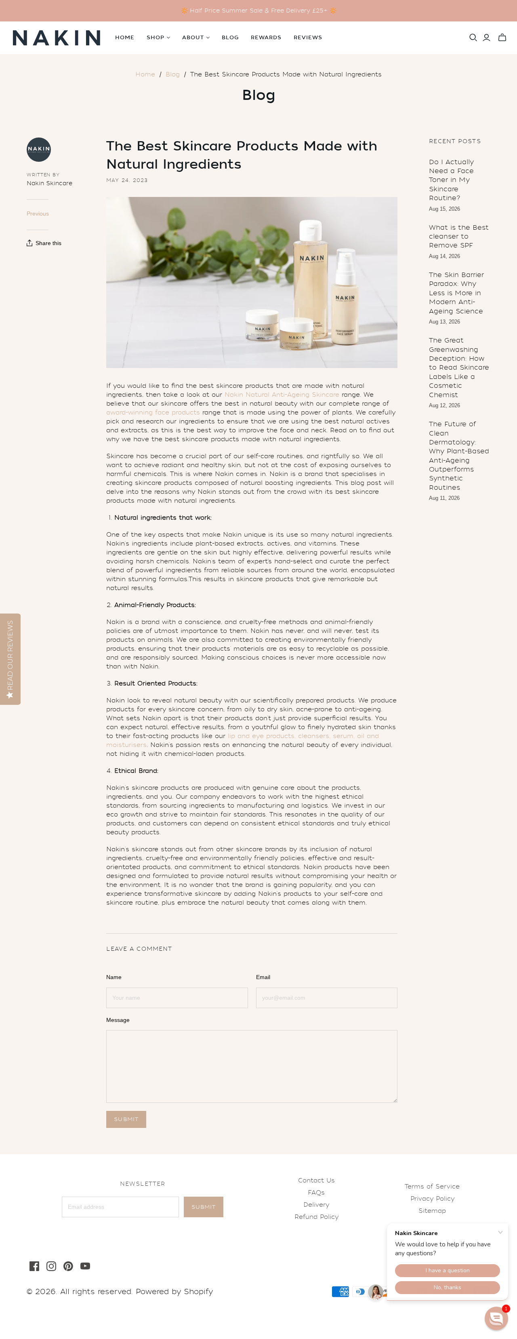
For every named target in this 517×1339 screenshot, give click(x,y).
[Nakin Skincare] (56, 38)
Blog (230, 37)
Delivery (316, 1205)
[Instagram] (51, 1266)
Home (125, 37)
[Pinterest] (68, 1266)
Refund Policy (316, 1217)
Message (118, 1020)
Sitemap (432, 1211)
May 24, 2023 (127, 180)
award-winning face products (153, 412)
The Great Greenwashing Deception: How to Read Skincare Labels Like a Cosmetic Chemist (459, 367)
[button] (496, 1318)
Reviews (308, 37)
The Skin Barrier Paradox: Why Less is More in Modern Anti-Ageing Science (456, 293)
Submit (203, 1207)
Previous (38, 213)
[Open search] (473, 38)
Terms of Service (432, 1186)
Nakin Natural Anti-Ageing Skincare (282, 395)
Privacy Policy (432, 1199)
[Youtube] (85, 1266)
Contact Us (316, 1180)
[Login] (486, 37)
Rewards (266, 37)
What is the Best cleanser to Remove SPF (459, 236)
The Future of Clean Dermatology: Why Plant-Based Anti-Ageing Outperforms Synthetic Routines (459, 456)
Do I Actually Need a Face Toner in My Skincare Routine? (451, 180)
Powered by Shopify (174, 1292)
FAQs (316, 1193)
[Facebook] (34, 1266)
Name (114, 977)
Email (263, 977)
